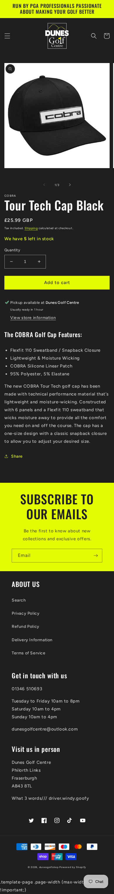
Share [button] (17, 456)
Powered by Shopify (72, 867)
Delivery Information (32, 639)
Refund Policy (25, 626)
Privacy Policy (25, 613)
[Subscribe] (95, 555)
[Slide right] (69, 184)
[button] (7, 35)
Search (19, 600)
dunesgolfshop (49, 867)
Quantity (12, 250)
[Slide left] (44, 184)
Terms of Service (29, 653)
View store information (33, 317)
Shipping (31, 228)
